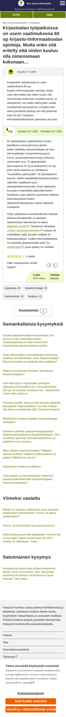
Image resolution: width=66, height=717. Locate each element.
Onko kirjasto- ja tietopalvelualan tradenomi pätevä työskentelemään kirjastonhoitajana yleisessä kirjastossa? (28, 479)
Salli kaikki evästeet (31, 701)
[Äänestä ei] (55, 265)
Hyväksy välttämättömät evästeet (31, 709)
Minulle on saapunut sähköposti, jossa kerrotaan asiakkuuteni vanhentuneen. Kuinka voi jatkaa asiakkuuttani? (31, 513)
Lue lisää (27, 682)
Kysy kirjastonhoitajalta (15, 22)
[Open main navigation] (62, 3)
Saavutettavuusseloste (16, 649)
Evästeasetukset (31, 693)
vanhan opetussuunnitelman (23, 230)
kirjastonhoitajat (34, 288)
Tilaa (5, 642)
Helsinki (54, 278)
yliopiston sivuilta (16, 226)
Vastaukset (34, 22)
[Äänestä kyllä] (49, 264)
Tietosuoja (9, 656)
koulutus (33, 296)
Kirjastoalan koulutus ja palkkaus (22, 466)
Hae (49, 14)
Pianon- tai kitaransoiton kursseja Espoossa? (29, 525)
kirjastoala (10, 288)
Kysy (16, 14)
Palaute (7, 635)
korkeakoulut (12, 296)
